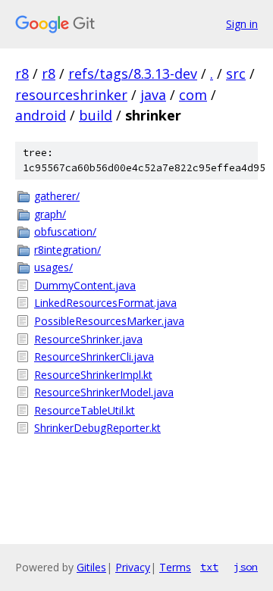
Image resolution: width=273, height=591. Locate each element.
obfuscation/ (65, 231)
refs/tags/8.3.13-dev (132, 73)
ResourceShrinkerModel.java (104, 392)
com (193, 95)
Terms (175, 567)
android (40, 115)
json (246, 567)
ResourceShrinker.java (88, 339)
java (153, 95)
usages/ (53, 267)
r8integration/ (67, 249)
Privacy (132, 567)
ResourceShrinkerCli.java (94, 356)
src (236, 73)
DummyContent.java (85, 285)
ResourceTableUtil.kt (84, 410)
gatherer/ (57, 196)
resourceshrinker (71, 95)
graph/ (50, 214)
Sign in (242, 24)
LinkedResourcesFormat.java (105, 303)
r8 (22, 73)
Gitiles (91, 567)
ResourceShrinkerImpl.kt (93, 374)
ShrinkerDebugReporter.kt (97, 428)
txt (209, 567)
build (95, 115)
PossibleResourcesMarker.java (109, 321)
